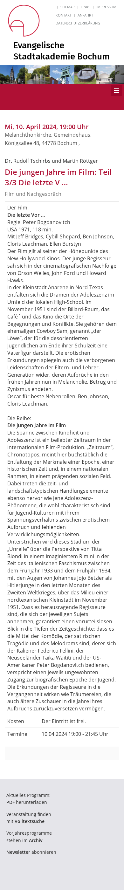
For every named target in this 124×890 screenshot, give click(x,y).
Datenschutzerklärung (78, 23)
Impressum (106, 6)
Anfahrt (85, 15)
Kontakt (64, 15)
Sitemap (67, 6)
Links (85, 6)
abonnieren (31, 852)
